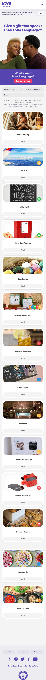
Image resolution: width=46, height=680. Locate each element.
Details (23, 142)
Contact (37, 652)
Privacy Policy (23, 666)
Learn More (19, 14)
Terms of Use (12, 666)
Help (9, 652)
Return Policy (33, 666)
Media (23, 652)
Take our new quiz (23, 81)
